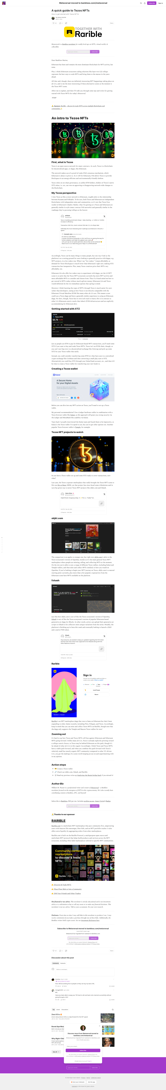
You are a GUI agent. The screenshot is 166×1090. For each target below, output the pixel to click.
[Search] (141, 3)
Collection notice (96, 1078)
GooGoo (57, 979)
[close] (99, 1026)
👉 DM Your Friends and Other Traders (66, 893)
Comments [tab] (56, 963)
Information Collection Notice (82, 1056)
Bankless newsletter (68, 44)
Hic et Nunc (61, 485)
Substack (74, 1086)
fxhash (54, 619)
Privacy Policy (96, 1056)
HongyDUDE (59, 990)
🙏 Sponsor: (56, 106)
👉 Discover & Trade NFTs (61, 885)
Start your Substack (78, 1082)
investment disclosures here (90, 920)
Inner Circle (99, 801)
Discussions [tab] (65, 1009)
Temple (77, 427)
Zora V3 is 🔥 (57, 1014)
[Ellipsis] (113, 979)
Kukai (72, 415)
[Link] (49, 118)
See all (55, 1052)
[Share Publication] (144, 3)
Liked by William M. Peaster (63, 981)
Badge (108, 801)
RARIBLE (59, 821)
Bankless (64, 801)
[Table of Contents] (2, 545)
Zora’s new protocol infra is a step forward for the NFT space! (70, 1017)
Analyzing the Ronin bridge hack (89, 775)
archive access (89, 801)
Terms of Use (91, 1054)
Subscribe (152, 3)
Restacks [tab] (62, 963)
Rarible (54, 721)
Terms (88, 1078)
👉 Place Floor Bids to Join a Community (67, 889)
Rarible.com (56, 826)
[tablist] (59, 963)
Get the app (91, 1082)
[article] (83, 1018)
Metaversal (95, 787)
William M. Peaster (61, 17)
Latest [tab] (58, 1009)
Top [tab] (54, 1009)
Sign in (160, 3)
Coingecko (85, 339)
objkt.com (98, 557)
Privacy (83, 1078)
